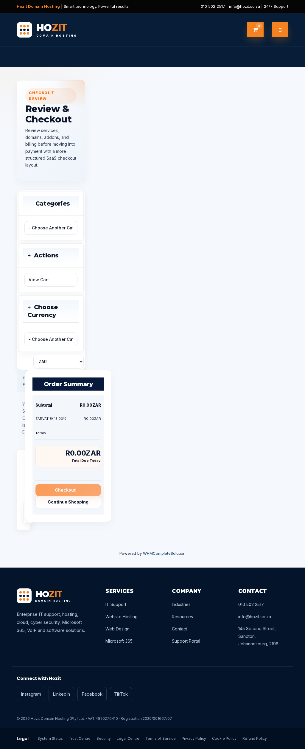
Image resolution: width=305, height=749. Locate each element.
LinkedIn (61, 694)
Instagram (31, 694)
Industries (181, 604)
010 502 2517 (251, 604)
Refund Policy (254, 738)
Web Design (117, 628)
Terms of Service (160, 738)
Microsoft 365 (119, 641)
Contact (179, 628)
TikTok (121, 694)
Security (104, 738)
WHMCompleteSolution (164, 553)
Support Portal (186, 641)
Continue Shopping (68, 501)
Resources (182, 616)
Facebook (92, 694)
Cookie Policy (224, 738)
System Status (50, 738)
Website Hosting (121, 616)
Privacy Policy (194, 738)
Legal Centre (128, 738)
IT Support (115, 604)
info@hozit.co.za (254, 616)
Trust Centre (80, 738)
